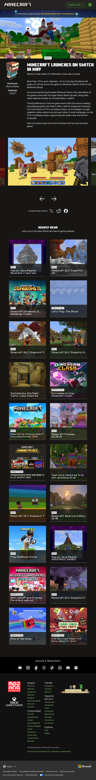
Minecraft (30, 686)
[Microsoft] (84, 766)
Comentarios (49, 711)
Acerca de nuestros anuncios (13, 775)
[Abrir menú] (90, 4)
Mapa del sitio (49, 714)
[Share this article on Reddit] (58, 211)
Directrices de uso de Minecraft (38, 751)
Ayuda (46, 708)
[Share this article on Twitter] (51, 211)
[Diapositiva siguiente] (54, 198)
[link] (20, 667)
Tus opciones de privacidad (53, 775)
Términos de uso (52, 771)
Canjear (47, 733)
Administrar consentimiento (61, 751)
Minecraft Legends (33, 701)
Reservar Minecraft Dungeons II (58, 14)
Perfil (46, 730)
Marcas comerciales (67, 771)
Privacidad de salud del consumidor (31, 771)
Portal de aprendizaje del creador (32, 717)
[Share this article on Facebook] (66, 211)
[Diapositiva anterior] (42, 198)
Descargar (48, 717)
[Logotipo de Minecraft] (18, 5)
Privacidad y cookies (10, 771)
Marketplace (48, 686)
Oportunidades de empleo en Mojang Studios (33, 726)
